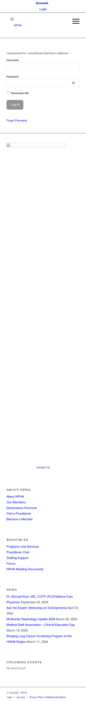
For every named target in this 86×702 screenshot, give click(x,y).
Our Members (16, 502)
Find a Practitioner (18, 513)
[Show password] (74, 83)
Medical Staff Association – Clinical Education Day (40, 624)
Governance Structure (21, 507)
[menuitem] (42, 3)
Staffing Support (17, 557)
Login (43, 9)
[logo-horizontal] (36, 25)
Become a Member (19, 519)
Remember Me (20, 93)
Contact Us (43, 467)
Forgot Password (16, 120)
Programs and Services (22, 546)
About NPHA (15, 496)
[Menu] (74, 21)
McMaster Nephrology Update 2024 (30, 619)
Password (12, 76)
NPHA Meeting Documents (25, 569)
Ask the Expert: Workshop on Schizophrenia (36, 607)
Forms (10, 563)
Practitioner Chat (17, 552)
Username (12, 60)
